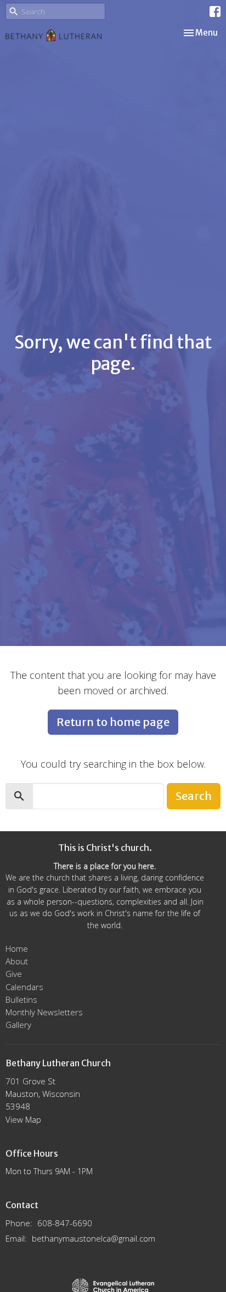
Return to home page (113, 722)
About (16, 961)
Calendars (24, 986)
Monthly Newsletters (44, 1012)
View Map (23, 1119)
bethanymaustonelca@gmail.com (93, 1238)
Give (13, 973)
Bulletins (21, 999)
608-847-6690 (64, 1222)
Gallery (18, 1024)
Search (194, 796)
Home (16, 948)
